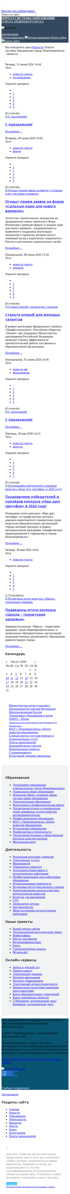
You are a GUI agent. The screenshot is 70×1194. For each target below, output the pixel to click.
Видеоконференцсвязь (27, 942)
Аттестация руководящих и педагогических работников (31, 872)
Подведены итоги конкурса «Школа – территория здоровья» (30, 614)
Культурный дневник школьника (30, 755)
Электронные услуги (26, 860)
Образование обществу (27, 866)
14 (26, 678)
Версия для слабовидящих (18, 10)
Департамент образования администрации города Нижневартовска (39, 786)
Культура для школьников (29, 897)
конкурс (18, 446)
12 (16, 678)
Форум (13, 1126)
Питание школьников (26, 977)
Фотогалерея (17, 1132)
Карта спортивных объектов (31, 997)
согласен (11, 1183)
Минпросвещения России (25, 712)
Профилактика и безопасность (32, 831)
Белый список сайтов (26, 928)
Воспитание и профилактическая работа (38, 805)
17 (7, 682)
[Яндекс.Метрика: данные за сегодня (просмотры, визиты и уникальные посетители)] (13, 1069)
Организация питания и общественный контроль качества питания (38, 837)
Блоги (16, 945)
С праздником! (18, 124)
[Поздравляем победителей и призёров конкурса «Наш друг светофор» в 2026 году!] (35, 489)
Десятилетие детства (26, 903)
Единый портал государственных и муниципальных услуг (31, 737)
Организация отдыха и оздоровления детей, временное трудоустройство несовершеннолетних (36, 812)
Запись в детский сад (26, 967)
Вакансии (15, 1122)
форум (17, 151)
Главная (14, 1109)
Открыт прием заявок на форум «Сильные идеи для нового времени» (34, 206)
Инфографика (21, 935)
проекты (18, 267)
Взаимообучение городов (25, 745)
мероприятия (21, 372)
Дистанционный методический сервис (37, 932)
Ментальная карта (24, 841)
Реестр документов (25, 938)
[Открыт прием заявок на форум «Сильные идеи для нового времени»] (35, 193)
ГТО (15, 900)
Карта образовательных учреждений (36, 994)
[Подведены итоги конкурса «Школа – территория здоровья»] (35, 602)
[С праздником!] (16, 116)
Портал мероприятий (22, 742)
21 (26, 682)
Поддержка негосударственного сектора (38, 887)
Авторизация (9, 34)
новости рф (20, 369)
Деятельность (17, 1119)
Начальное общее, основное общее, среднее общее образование (35, 796)
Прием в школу (22, 970)
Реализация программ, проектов (33, 856)
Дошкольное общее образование (33, 791)
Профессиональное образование (33, 818)
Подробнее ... (13, 131)
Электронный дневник (27, 974)
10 (7, 678)
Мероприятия (21, 863)
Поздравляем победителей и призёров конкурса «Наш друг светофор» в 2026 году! (32, 501)
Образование (17, 1116)
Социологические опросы (29, 948)
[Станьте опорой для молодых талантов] (31, 306)
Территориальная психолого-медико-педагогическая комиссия (36, 892)
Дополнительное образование (32, 801)
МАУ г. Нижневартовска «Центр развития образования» (30, 730)
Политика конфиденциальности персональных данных (30, 1187)
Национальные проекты (24, 749)
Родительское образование (29, 828)
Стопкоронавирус (20, 752)
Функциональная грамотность (32, 883)
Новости (37, 47)
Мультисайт (20, 952)
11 (11, 678)
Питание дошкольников (28, 980)
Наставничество (23, 907)
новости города (22, 74)
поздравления (21, 77)
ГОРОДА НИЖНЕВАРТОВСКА (28, 20)
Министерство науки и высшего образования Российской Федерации (32, 707)
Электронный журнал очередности (35, 984)
